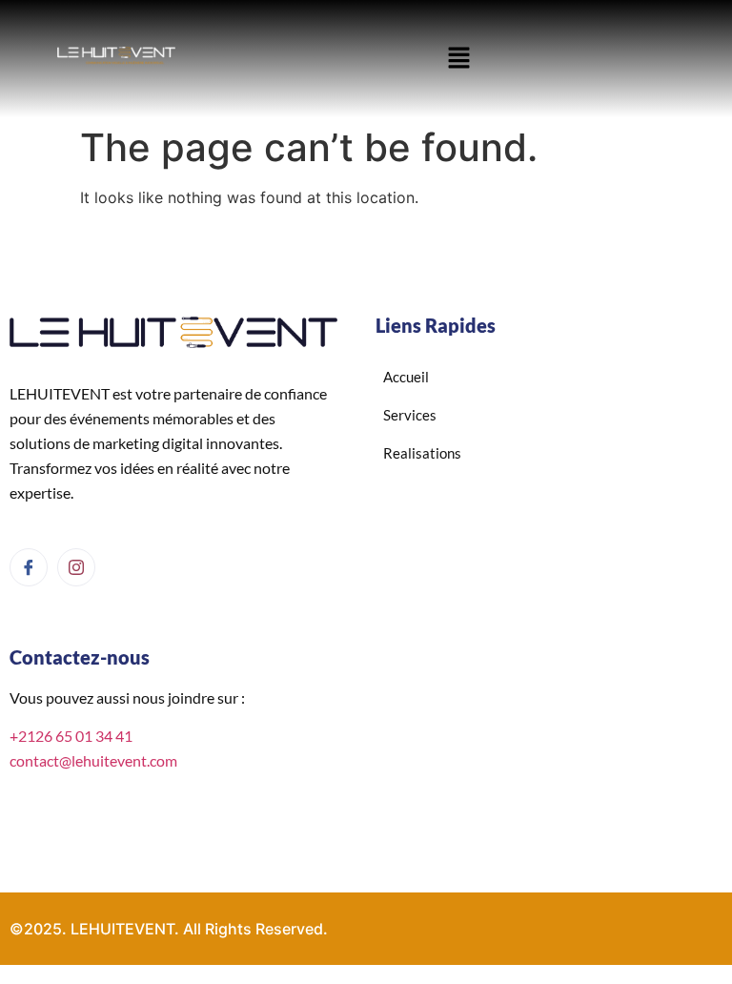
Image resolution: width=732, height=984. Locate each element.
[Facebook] (29, 567)
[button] (458, 58)
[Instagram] (76, 567)
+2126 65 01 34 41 (71, 736)
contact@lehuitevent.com (93, 760)
